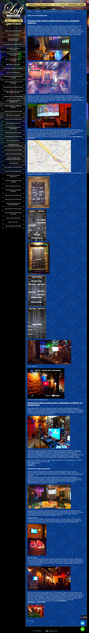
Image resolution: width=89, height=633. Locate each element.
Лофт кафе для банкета (13, 186)
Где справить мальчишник (13, 167)
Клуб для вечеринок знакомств (13, 101)
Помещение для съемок (13, 132)
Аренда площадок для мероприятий (13, 204)
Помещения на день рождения (13, 49)
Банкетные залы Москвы (13, 154)
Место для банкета (13, 140)
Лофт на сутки (13, 222)
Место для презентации (13, 208)
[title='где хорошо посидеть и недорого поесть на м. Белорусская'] (35, 611)
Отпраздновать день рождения (13, 54)
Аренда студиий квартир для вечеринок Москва (13, 92)
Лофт (82, 4)
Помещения (72, 4)
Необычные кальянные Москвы (13, 190)
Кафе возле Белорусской (68, 11)
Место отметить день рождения (13, 59)
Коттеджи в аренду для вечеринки (13, 128)
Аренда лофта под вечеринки (13, 96)
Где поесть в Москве (13, 64)
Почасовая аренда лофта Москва (13, 213)
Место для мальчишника (13, 171)
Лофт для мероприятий (13, 31)
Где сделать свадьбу (13, 115)
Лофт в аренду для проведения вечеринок (13, 158)
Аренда (62, 4)
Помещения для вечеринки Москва (13, 77)
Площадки (37, 11)
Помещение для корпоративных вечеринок (13, 145)
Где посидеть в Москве (13, 226)
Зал (56, 4)
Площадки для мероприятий (13, 44)
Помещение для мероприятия (13, 39)
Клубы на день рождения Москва (13, 106)
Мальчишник (13, 163)
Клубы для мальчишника (13, 119)
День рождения (45, 4)
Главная (29, 11)
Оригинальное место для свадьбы (13, 82)
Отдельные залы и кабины (13, 150)
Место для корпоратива (13, 199)
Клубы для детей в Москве (13, 111)
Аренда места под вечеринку (13, 87)
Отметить (32, 4)
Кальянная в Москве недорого (13, 176)
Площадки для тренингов (13, 136)
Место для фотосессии (13, 195)
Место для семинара (13, 218)
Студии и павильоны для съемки (13, 181)
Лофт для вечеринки (13, 72)
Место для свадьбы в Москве (13, 68)
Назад (32, 621)
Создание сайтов (53, 631)
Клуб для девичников (13, 123)
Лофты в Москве (13, 35)
